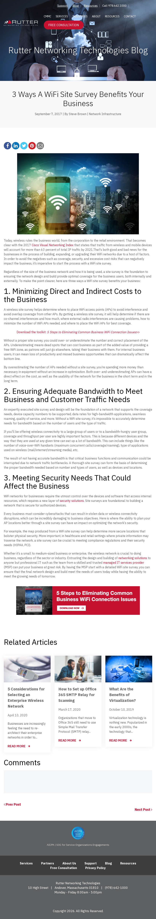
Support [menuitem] (62, 5)
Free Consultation (63, 25)
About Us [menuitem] (69, 863)
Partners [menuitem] (47, 863)
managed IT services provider (123, 562)
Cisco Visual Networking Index (52, 245)
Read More (17, 746)
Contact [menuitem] (130, 16)
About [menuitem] (96, 16)
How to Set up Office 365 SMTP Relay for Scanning (77, 694)
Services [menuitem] (62, 16)
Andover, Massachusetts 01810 (77, 888)
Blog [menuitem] (76, 5)
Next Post (143, 809)
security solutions (71, 501)
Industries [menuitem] (80, 16)
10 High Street (38, 888)
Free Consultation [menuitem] (63, 868)
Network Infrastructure (105, 114)
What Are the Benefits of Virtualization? (122, 694)
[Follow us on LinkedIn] (78, 901)
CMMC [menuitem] (47, 16)
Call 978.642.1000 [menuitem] (114, 5)
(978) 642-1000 (116, 888)
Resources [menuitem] (91, 5)
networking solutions (132, 558)
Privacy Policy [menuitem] (95, 868)
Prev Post (13, 804)
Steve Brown (77, 114)
